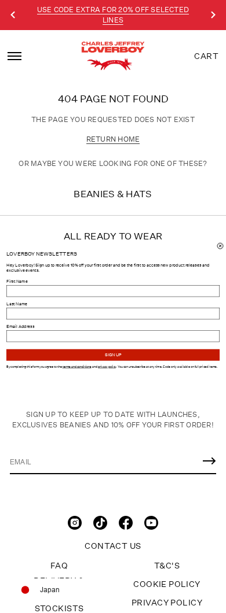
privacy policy (107, 366)
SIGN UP (113, 354)
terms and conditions (77, 366)
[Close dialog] (220, 246)
